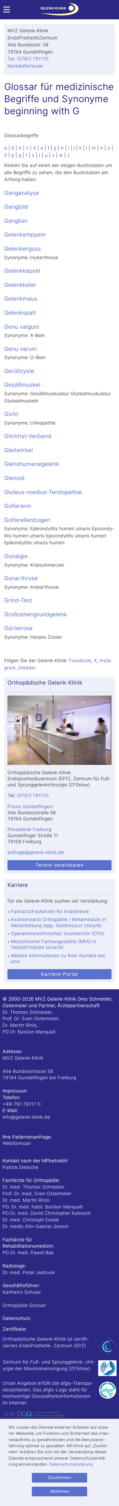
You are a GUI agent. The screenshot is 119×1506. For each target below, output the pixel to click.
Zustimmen (59, 1477)
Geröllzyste (19, 370)
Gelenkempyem (25, 234)
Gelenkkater (20, 284)
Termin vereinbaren (59, 865)
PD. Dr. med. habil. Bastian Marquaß (42, 1207)
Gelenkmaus (20, 298)
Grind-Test (18, 600)
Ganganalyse (21, 192)
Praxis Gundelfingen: (30, 806)
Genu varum (20, 348)
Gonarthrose (21, 578)
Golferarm (17, 505)
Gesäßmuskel (22, 384)
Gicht (11, 413)
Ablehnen (59, 1491)
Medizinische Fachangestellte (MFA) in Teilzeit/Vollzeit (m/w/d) (53, 944)
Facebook (80, 660)
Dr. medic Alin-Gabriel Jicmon (35, 1226)
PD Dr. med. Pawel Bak (28, 1252)
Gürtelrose (18, 628)
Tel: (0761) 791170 (28, 59)
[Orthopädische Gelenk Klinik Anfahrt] (59, 730)
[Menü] (6, 11)
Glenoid (14, 477)
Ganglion (16, 220)
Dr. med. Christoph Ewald (30, 1220)
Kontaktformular (25, 66)
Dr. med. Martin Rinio (25, 1200)
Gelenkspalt (20, 312)
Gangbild (16, 206)
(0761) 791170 (33, 795)
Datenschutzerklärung (71, 1464)
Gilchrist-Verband (27, 436)
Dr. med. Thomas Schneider (33, 1187)
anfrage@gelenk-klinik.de (35, 852)
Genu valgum (21, 326)
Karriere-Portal (59, 974)
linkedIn (26, 667)
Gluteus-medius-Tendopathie (43, 492)
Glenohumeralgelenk (31, 463)
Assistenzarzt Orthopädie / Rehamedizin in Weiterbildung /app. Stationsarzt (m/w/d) (58, 922)
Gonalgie (16, 556)
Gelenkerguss (22, 248)
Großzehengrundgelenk (35, 614)
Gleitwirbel (18, 450)
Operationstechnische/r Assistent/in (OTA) (57, 933)
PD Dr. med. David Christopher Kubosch (46, 1213)
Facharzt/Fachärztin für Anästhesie (50, 911)
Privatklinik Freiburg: (30, 829)
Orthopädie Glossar (24, 1305)
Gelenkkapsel (22, 270)
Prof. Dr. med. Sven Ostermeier (36, 1193)
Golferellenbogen (27, 519)
